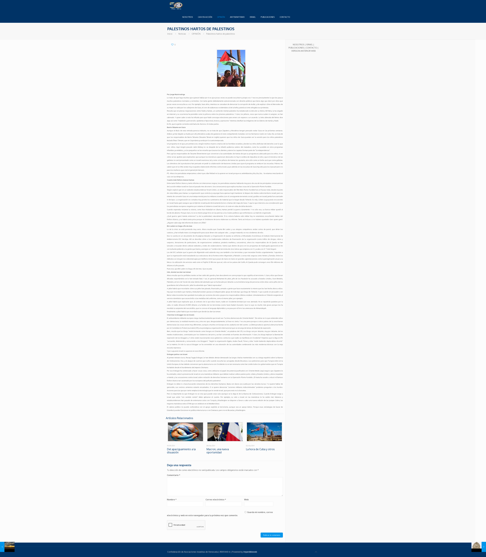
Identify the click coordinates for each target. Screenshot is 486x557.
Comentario (173, 475)
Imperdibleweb (250, 552)
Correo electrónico (216, 499)
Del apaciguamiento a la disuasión (181, 450)
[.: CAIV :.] (182, 5)
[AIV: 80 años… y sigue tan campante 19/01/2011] (478, 547)
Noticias (182, 34)
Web (246, 499)
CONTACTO (311, 47)
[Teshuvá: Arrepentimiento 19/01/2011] (7, 547)
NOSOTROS (298, 44)
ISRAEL (309, 44)
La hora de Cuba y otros (260, 449)
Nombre (172, 499)
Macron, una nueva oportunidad (217, 450)
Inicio (169, 34)
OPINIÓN (196, 34)
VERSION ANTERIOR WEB (303, 51)
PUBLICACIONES (296, 47)
